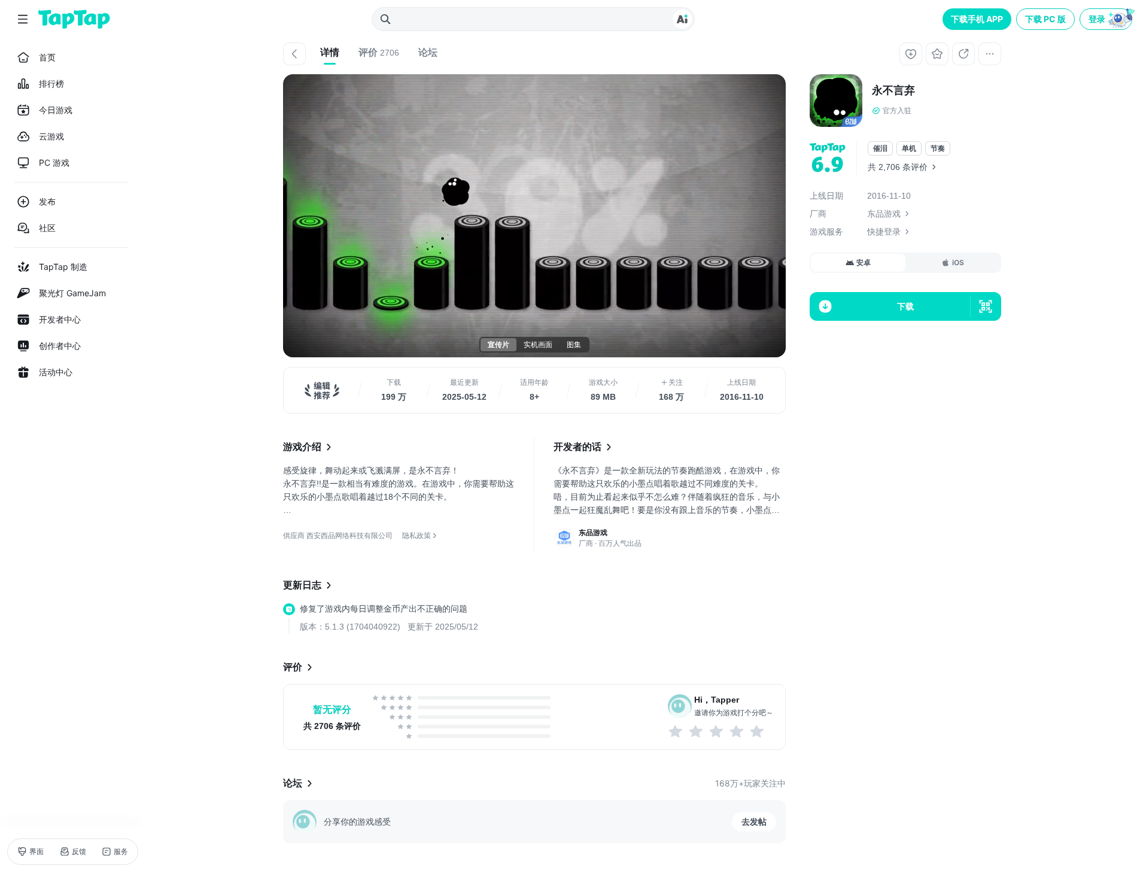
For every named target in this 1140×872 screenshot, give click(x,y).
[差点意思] (717, 731)
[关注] (910, 53)
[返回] (294, 53)
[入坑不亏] (737, 731)
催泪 (880, 148)
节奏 (938, 148)
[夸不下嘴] (696, 731)
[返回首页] (74, 19)
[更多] (989, 53)
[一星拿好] (676, 731)
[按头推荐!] (757, 731)
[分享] (963, 53)
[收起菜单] (22, 19)
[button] (1107, 19)
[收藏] (937, 53)
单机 (909, 148)
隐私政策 (416, 535)
